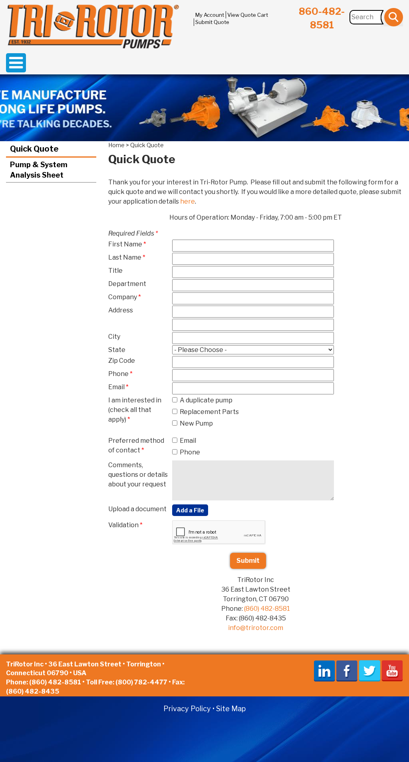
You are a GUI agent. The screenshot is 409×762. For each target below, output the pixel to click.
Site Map (231, 708)
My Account (209, 15)
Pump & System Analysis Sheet (39, 169)
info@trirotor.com (255, 628)
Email (188, 440)
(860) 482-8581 (267, 608)
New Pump (196, 423)
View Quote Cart (247, 15)
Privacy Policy (187, 708)
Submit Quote (212, 22)
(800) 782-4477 (141, 682)
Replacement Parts (209, 412)
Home (116, 145)
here (187, 201)
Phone (190, 452)
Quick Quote (34, 149)
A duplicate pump (206, 400)
